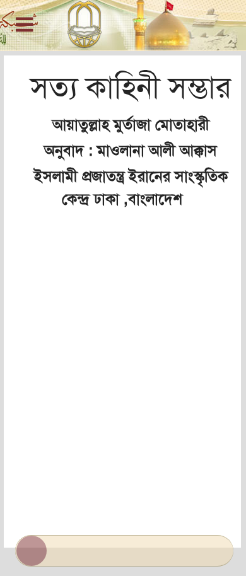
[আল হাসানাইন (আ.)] (123, 25)
